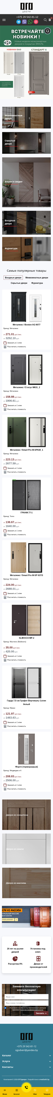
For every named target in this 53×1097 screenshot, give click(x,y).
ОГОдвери (22, 1079)
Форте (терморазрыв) (26, 767)
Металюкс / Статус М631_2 (26, 387)
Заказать (40, 1013)
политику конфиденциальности (31, 1010)
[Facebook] (30, 22)
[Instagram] (36, 22)
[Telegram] (18, 22)
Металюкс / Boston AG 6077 (26, 325)
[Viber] (24, 22)
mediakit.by (44, 1079)
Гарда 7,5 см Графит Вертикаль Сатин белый (26, 702)
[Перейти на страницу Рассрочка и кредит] (26, 62)
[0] (49, 19)
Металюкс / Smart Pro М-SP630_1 (26, 450)
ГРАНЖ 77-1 (27, 513)
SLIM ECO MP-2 (26, 638)
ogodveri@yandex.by (26, 1050)
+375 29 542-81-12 (27, 17)
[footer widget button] (26, 1055)
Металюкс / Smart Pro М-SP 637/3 (26, 575)
